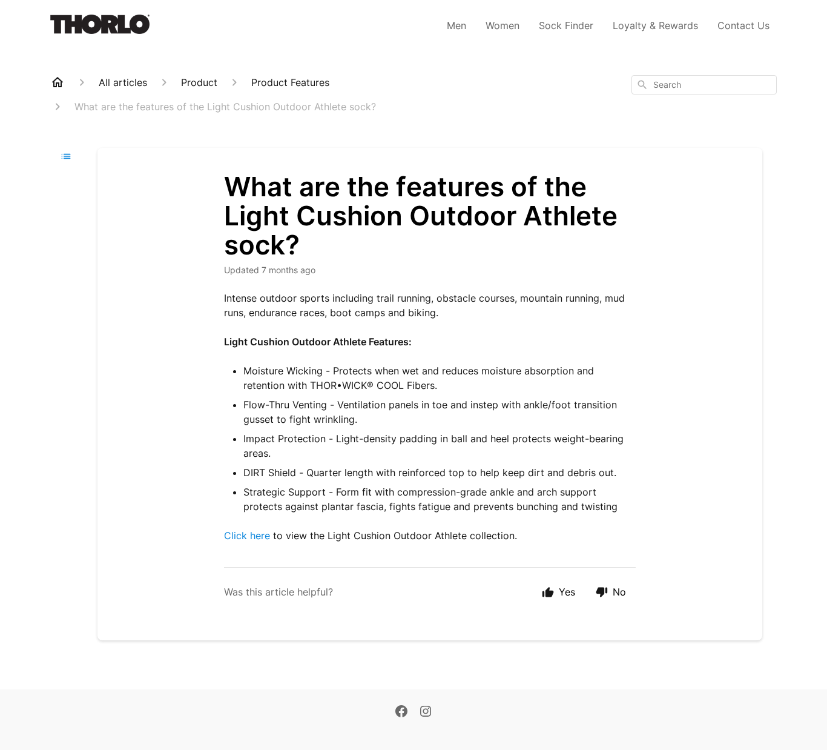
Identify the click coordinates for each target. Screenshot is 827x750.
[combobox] (704, 85)
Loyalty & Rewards (655, 25)
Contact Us (743, 25)
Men (456, 25)
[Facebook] (401, 712)
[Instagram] (425, 712)
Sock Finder (566, 25)
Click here (247, 535)
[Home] (57, 82)
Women (502, 25)
